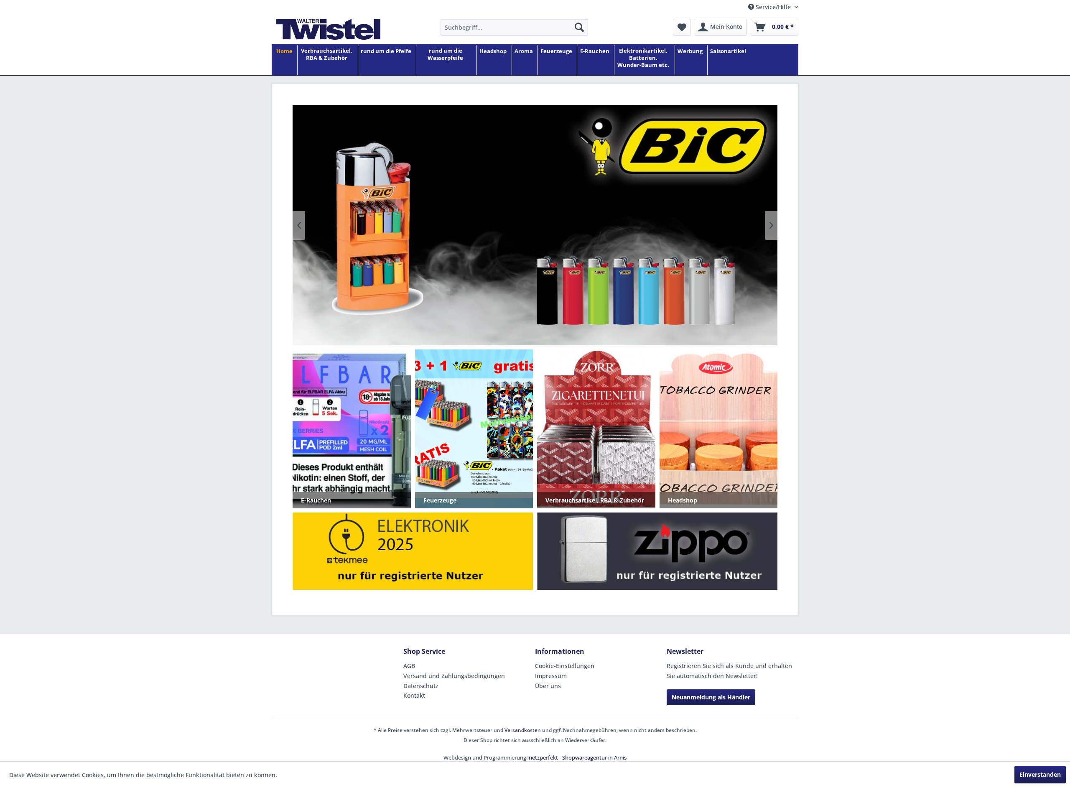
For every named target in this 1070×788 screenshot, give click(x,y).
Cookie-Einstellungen (564, 666)
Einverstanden (1040, 774)
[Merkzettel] (682, 27)
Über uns (548, 686)
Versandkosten (522, 730)
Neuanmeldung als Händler (711, 697)
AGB (409, 666)
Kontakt (414, 695)
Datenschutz (420, 686)
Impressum (551, 676)
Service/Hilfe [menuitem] (773, 7)
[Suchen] (579, 27)
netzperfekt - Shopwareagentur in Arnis (578, 757)
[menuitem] (514, 27)
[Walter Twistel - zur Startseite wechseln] (328, 29)
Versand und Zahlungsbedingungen (454, 676)
